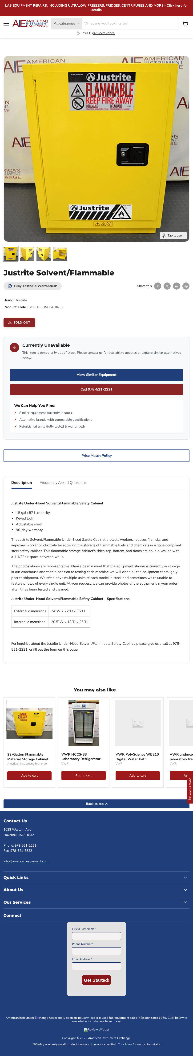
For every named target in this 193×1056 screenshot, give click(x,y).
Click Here (125, 1044)
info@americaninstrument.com (26, 861)
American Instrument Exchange (27, 763)
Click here (174, 5)
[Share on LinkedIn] (176, 286)
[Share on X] (167, 286)
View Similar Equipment (97, 374)
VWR (64, 763)
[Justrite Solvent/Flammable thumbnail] (10, 253)
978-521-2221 (104, 33)
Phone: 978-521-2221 (20, 845)
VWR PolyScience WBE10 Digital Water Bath (137, 756)
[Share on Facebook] (157, 286)
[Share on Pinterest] (185, 286)
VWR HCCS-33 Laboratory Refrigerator (81, 756)
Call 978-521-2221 (96, 389)
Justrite (21, 300)
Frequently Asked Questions (63, 483)
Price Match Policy (96, 455)
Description (21, 483)
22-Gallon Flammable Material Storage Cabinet (27, 756)
